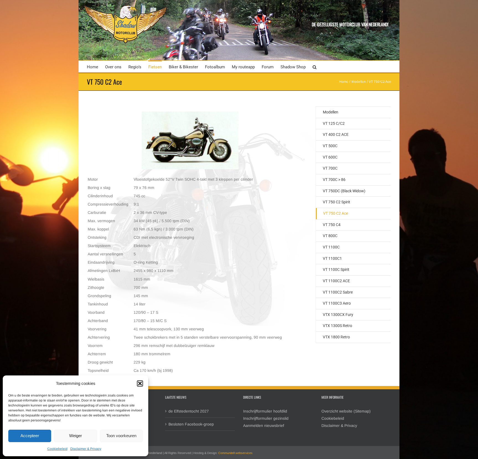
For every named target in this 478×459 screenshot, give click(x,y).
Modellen (330, 112)
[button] (140, 383)
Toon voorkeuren (121, 435)
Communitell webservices (235, 453)
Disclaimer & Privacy (85, 449)
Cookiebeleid (57, 449)
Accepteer (29, 435)
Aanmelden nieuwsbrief (263, 425)
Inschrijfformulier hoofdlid (265, 411)
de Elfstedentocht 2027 (188, 411)
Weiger (75, 435)
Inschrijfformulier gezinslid (266, 418)
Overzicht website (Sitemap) (346, 411)
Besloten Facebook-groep (191, 424)
